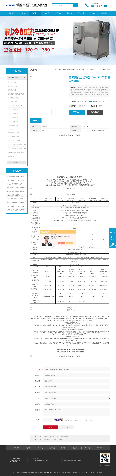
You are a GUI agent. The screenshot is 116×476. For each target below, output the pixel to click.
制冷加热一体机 (12, 101)
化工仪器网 (91, 472)
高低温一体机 (12, 82)
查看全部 (16, 162)
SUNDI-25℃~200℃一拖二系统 (17, 144)
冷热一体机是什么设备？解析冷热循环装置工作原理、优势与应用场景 (17, 180)
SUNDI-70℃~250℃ (13, 129)
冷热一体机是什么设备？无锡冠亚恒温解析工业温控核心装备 (17, 176)
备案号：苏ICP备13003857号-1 (62, 472)
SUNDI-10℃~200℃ (13, 109)
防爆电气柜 (11, 156)
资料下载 (81, 13)
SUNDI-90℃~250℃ (13, 137)
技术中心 (58, 13)
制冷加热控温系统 (13, 77)
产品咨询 (77, 112)
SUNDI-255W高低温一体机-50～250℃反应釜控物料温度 (53, 437)
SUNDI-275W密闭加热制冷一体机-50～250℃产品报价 (52, 440)
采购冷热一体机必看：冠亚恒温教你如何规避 (17, 210)
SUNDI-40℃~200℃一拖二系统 (17, 148)
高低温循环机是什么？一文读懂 (16, 202)
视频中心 (69, 13)
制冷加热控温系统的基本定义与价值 (17, 191)
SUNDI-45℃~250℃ (13, 117)
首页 (56, 69)
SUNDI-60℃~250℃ (13, 125)
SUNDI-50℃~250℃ (13, 121)
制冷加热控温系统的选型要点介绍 (16, 187)
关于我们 (23, 13)
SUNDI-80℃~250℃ (13, 133)
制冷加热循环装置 (13, 98)
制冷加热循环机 (12, 86)
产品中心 (35, 13)
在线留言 (93, 13)
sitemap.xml (76, 472)
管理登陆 (99, 472)
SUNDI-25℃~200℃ (13, 113)
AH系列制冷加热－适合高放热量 (17, 152)
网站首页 (11, 13)
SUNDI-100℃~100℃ (14, 140)
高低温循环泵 (12, 90)
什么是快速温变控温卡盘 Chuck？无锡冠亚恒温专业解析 (17, 184)
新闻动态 (46, 13)
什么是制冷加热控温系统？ (14, 195)
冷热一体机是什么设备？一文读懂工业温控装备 (17, 206)
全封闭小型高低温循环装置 (16, 94)
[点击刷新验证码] (58, 419)
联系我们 (104, 13)
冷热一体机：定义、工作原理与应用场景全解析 (17, 198)
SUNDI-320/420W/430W (15, 105)
